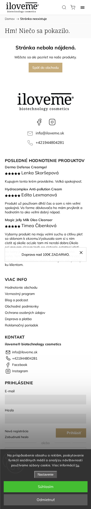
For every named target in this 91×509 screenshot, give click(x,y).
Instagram (52, 122)
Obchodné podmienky (22, 306)
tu (77, 465)
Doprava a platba (18, 319)
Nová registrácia (16, 431)
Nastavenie (45, 474)
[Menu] (82, 7)
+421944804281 (50, 142)
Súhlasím (45, 486)
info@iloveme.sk (50, 133)
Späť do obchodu (45, 67)
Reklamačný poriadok (21, 325)
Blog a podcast (16, 300)
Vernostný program (20, 294)
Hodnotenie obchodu (21, 287)
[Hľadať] (64, 7)
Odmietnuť (46, 499)
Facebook (39, 122)
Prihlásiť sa (74, 434)
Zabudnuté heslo (16, 437)
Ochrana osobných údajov (25, 312)
